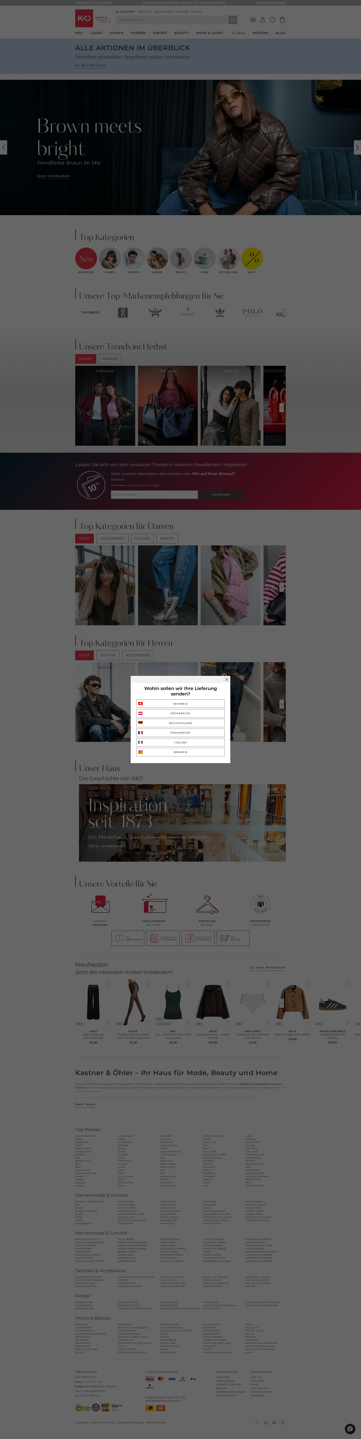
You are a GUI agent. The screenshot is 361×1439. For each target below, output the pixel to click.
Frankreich (180, 732)
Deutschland (180, 723)
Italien (180, 742)
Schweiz (180, 703)
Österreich (180, 713)
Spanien (180, 752)
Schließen (226, 679)
